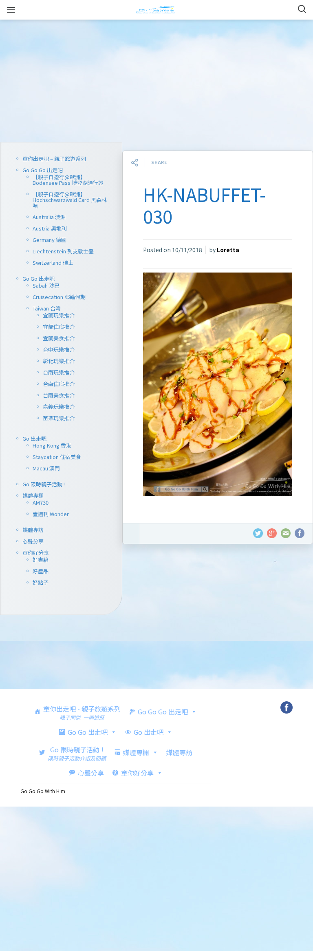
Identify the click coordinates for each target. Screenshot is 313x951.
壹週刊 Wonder (51, 514)
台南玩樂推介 (59, 372)
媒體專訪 (33, 530)
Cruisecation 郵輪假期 (59, 297)
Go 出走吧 (34, 438)
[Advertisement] (156, 81)
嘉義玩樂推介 (59, 406)
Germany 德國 (49, 240)
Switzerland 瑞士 (53, 262)
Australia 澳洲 (49, 217)
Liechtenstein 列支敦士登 (63, 251)
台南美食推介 (59, 395)
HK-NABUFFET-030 (204, 205)
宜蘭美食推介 (59, 338)
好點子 (40, 582)
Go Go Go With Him (42, 790)
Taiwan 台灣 (47, 308)
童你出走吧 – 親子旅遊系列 (54, 158)
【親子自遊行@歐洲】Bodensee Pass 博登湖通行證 (68, 179)
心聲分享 (33, 541)
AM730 (40, 502)
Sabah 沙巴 (46, 285)
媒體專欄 (33, 495)
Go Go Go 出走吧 (42, 170)
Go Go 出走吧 (38, 278)
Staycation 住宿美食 (57, 457)
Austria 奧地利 (50, 228)
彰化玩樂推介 (59, 361)
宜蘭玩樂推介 (59, 315)
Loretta (228, 250)
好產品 (40, 571)
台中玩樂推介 (59, 349)
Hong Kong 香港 (52, 445)
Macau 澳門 (46, 468)
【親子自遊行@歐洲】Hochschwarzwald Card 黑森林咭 (70, 199)
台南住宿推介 (59, 384)
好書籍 (40, 559)
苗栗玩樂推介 (59, 418)
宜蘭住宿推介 (59, 326)
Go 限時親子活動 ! (43, 484)
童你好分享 (35, 552)
